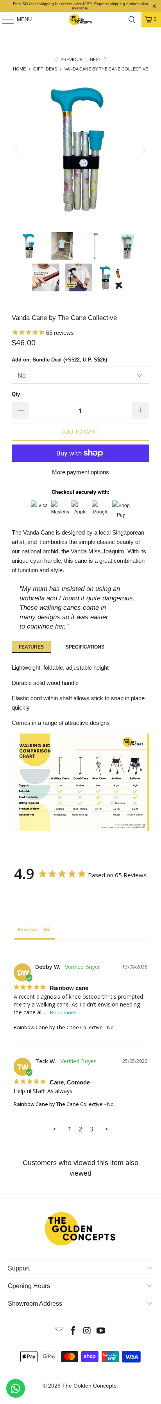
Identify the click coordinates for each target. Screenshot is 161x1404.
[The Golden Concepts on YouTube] (101, 1331)
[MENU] (4, 19)
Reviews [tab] (28, 929)
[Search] (132, 19)
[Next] (143, 150)
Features (31, 647)
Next (96, 59)
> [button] (106, 1128)
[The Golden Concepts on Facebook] (73, 1331)
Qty (16, 394)
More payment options (80, 472)
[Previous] (17, 150)
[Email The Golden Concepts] (59, 1331)
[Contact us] (15, 1388)
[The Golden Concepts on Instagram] (87, 1331)
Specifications (85, 647)
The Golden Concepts (89, 1385)
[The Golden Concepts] (80, 19)
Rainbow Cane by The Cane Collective (58, 1027)
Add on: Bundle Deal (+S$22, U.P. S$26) (59, 360)
